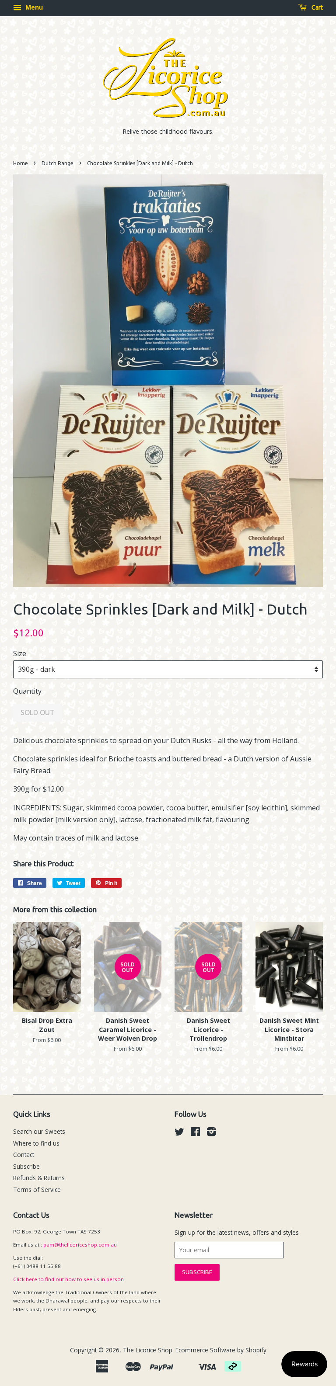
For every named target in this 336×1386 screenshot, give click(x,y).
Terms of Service (37, 1189)
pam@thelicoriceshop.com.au (80, 1244)
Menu (33, 7)
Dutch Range (58, 163)
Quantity (27, 691)
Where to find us (36, 1143)
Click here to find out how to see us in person (68, 1279)
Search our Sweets (39, 1131)
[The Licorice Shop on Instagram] (211, 1133)
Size (19, 653)
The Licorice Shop (147, 1350)
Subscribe (26, 1166)
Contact (23, 1154)
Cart (316, 7)
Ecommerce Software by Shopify (220, 1350)
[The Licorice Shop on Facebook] (195, 1133)
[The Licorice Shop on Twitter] (179, 1133)
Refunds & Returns (39, 1178)
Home (20, 163)
